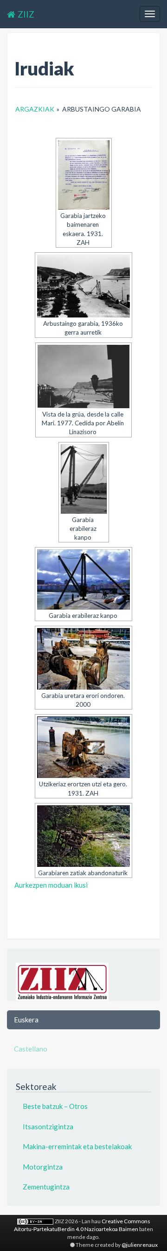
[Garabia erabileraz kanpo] (84, 479)
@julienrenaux (140, 1244)
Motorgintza (43, 1167)
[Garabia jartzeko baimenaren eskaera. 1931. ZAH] (83, 175)
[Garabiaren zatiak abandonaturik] (83, 836)
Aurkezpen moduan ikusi (51, 885)
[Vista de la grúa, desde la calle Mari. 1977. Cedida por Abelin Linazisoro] (83, 376)
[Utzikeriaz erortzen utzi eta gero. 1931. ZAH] (83, 747)
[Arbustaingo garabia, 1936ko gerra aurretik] (83, 286)
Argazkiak (34, 109)
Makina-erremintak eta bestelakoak (77, 1146)
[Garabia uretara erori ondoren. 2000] (83, 659)
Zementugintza (46, 1187)
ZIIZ (26, 14)
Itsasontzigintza (48, 1126)
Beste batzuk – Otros (55, 1106)
